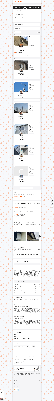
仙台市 (15, 336)
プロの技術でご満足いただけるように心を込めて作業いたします (23, 208)
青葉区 (15, 338)
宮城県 (15, 334)
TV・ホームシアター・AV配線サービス (27, 356)
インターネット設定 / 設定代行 (19, 362)
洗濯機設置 (33, 346)
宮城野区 (24, 338)
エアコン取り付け (17, 349)
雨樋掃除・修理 (17, 356)
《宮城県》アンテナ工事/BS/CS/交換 (19, 215)
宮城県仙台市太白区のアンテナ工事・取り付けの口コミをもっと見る (27, 254)
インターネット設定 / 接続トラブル (28, 359)
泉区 (18, 338)
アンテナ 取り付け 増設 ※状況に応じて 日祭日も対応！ (24, 222)
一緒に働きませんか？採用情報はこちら (2, 394)
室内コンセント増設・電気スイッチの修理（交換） (22, 346)
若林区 (29, 338)
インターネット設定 (17, 359)
